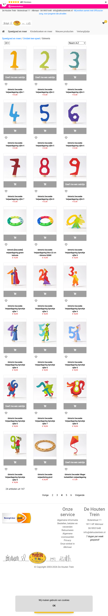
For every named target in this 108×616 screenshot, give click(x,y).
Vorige (45, 495)
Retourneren (68, 530)
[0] (103, 23)
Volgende (79, 495)
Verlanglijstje (83, 31)
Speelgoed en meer (17, 31)
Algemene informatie (67, 520)
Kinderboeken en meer (41, 31)
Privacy (67, 540)
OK (54, 605)
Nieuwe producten (64, 31)
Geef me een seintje (15, 77)
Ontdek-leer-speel (31, 38)
